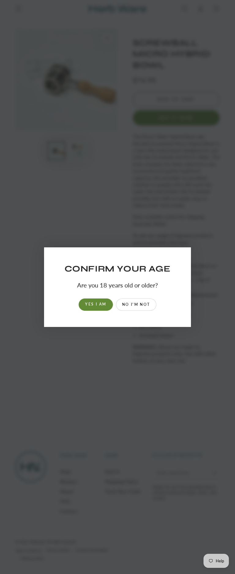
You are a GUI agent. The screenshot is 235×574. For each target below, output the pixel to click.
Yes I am (95, 304)
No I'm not (136, 304)
